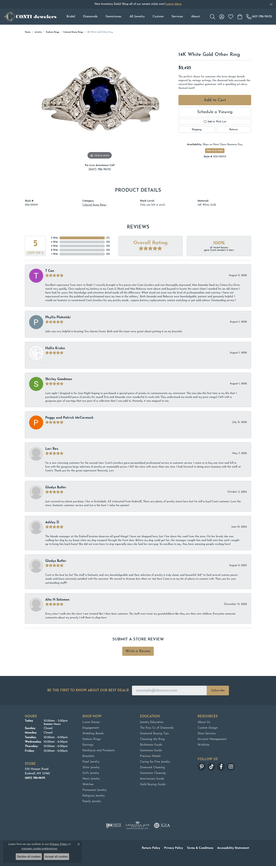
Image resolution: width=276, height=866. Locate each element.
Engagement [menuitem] (90, 727)
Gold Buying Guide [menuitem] (152, 784)
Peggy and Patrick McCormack (69, 417)
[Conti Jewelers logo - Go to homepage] (30, 16)
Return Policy (151, 848)
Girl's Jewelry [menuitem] (90, 773)
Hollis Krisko (55, 348)
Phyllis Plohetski (58, 317)
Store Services (207, 733)
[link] (259, 17)
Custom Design (208, 727)
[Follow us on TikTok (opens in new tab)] (211, 767)
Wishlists (203, 744)
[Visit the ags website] (137, 825)
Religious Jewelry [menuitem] (93, 795)
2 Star (54, 250)
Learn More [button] (173, 4)
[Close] (271, 4)
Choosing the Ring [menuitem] (152, 739)
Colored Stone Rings (73, 32)
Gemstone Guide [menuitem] (151, 750)
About (195, 16)
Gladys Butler (55, 487)
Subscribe (218, 690)
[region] (99, 99)
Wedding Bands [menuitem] (93, 733)
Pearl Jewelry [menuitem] (90, 761)
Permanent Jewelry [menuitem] (94, 790)
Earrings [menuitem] (87, 744)
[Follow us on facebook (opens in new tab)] (221, 767)
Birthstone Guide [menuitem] (151, 744)
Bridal (70, 16)
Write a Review (138, 651)
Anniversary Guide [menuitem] (152, 778)
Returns (233, 129)
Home (28, 32)
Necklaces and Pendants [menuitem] (98, 750)
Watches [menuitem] (88, 784)
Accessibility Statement (233, 848)
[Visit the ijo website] (113, 825)
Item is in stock (215, 150)
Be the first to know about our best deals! (88, 690)
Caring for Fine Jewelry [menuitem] (155, 761)
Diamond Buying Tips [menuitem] (154, 733)
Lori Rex (51, 449)
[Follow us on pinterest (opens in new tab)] (202, 767)
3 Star (54, 246)
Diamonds (90, 16)
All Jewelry (137, 16)
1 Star (55, 254)
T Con (49, 271)
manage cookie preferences (39, 848)
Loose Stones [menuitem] (91, 722)
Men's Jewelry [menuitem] (91, 778)
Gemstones (113, 16)
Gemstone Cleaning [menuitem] (153, 773)
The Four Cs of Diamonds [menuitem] (157, 727)
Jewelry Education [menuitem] (151, 722)
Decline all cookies (29, 856)
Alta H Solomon (57, 599)
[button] (212, 17)
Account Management (212, 739)
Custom (158, 16)
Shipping (196, 129)
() (108, 238)
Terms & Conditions (200, 848)
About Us (204, 722)
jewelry (38, 32)
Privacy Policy (173, 848)
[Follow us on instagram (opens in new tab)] (231, 767)
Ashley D (52, 522)
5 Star (54, 238)
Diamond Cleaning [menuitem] (152, 767)
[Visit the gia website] (162, 825)
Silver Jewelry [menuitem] (91, 767)
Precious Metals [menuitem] (150, 756)
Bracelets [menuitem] (88, 756)
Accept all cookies (56, 856)
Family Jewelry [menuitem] (91, 801)
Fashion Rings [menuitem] (91, 739)
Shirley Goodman (58, 379)
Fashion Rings (52, 32)
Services (177, 16)
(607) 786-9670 (99, 169)
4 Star (54, 242)
